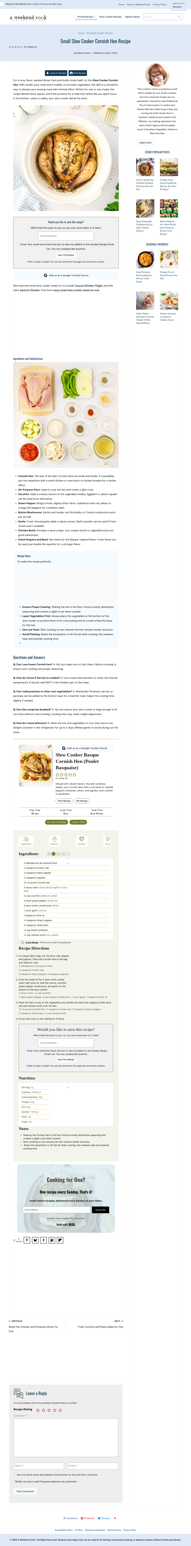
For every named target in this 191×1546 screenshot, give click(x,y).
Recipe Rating (23, 1409)
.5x (48, 854)
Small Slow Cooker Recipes (99, 33)
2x (58, 854)
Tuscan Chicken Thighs (89, 285)
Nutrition (82, 844)
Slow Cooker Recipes (110, 16)
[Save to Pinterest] (27, 1240)
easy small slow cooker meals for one (76, 290)
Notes (108, 844)
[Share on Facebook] (43, 1240)
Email (73, 1465)
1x (54, 854)
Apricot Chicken (30, 290)
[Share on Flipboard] (60, 1240)
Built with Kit (66, 1224)
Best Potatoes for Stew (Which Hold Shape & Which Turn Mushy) (168, 228)
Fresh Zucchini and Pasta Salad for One (100, 1324)
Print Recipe (79, 73)
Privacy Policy (160, 4)
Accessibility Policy (64, 1530)
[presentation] (145, 167)
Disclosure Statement (95, 1530)
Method (54, 844)
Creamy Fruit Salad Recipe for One (169, 275)
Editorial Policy (114, 1530)
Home (121, 4)
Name (19, 1465)
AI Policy (79, 1530)
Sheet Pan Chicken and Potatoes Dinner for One (33, 1326)
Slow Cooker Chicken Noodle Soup (44, 4)
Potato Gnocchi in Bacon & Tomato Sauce (168, 317)
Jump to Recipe (57, 73)
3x (63, 854)
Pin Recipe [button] (82, 800)
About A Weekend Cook (138, 4)
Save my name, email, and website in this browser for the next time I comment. (57, 1474)
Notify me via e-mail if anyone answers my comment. (46, 1481)
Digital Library (132, 16)
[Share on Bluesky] (35, 1240)
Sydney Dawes (83, 53)
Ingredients (26, 844)
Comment (20, 1415)
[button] (10, 47)
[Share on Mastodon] (52, 1240)
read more (145, 142)
